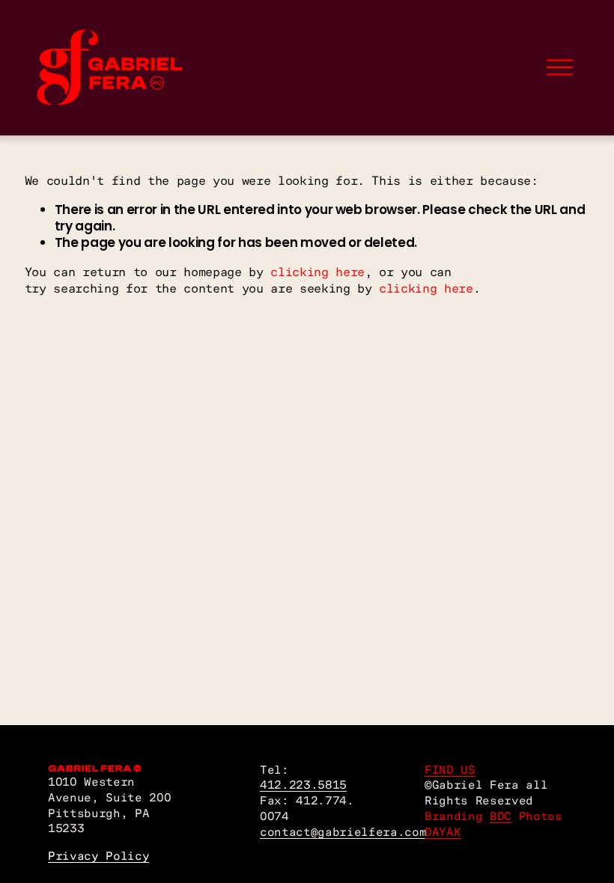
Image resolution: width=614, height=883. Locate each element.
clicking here (317, 271)
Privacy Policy (98, 856)
